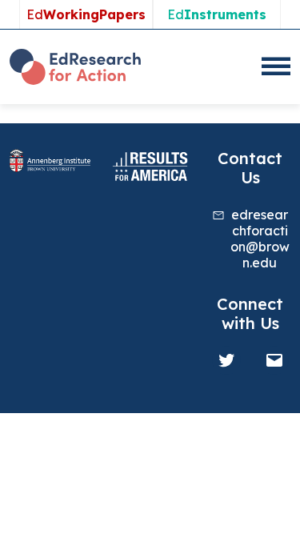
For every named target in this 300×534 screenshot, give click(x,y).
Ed (86, 14)
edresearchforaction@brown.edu (260, 239)
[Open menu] (276, 66)
